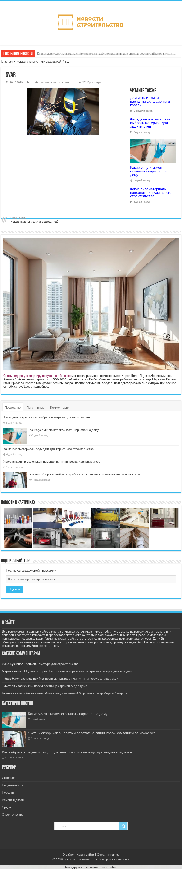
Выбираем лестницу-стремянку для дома (57, 686)
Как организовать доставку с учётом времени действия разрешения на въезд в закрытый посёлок (101, 53)
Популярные (35, 407)
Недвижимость (12, 785)
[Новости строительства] (91, 22)
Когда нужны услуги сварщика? (39, 61)
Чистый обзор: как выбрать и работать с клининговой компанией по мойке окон (84, 474)
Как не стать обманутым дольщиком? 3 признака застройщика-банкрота (76, 693)
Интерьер (8, 778)
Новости (8, 792)
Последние (13, 407)
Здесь (27, 386)
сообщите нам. (49, 645)
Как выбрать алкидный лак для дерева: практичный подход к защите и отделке (67, 752)
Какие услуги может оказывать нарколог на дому (148, 171)
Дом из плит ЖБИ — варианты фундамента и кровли (150, 101)
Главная (7, 61)
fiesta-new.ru (93, 867)
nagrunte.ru (110, 867)
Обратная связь (108, 854)
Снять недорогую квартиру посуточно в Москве (37, 376)
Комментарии (59, 407)
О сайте (68, 854)
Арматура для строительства (57, 664)
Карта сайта (85, 854)
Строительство (12, 814)
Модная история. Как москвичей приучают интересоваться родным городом (78, 671)
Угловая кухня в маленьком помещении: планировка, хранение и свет (52, 461)
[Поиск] (123, 826)
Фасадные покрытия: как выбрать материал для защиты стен (150, 122)
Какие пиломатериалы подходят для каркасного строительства (150, 192)
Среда (6, 807)
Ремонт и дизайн (13, 800)
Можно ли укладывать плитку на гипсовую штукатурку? (78, 678)
